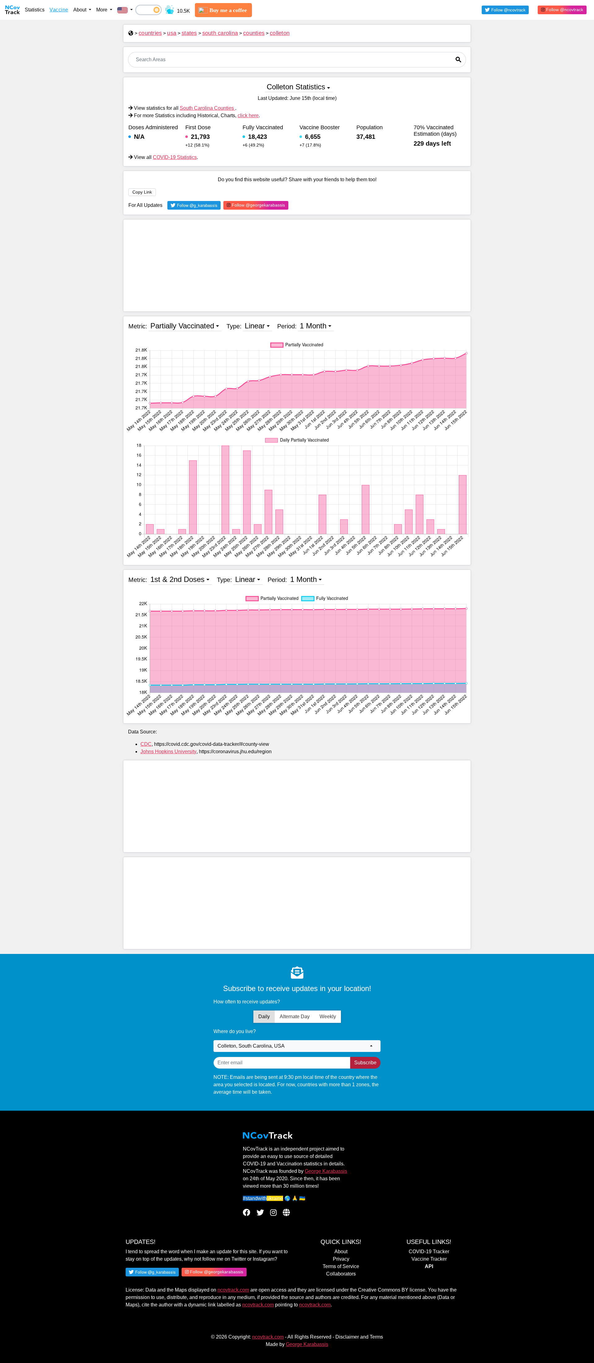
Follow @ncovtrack (564, 9)
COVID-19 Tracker (429, 1251)
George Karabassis (326, 1171)
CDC (146, 744)
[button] (125, 10)
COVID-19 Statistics (175, 157)
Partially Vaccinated (182, 326)
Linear (255, 326)
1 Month (313, 326)
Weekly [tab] (328, 1016)
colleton (280, 33)
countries (150, 33)
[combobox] (297, 1046)
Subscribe (365, 1062)
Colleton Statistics (296, 87)
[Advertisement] (297, 265)
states (189, 33)
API (429, 1266)
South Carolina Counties (207, 108)
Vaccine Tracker (429, 1259)
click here (248, 115)
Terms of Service (341, 1266)
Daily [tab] (264, 1016)
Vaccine (59, 9)
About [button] (80, 9)
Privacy (341, 1259)
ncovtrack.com (233, 1289)
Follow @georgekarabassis (257, 205)
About (340, 1251)
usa (171, 33)
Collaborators (341, 1273)
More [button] (102, 9)
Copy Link (142, 192)
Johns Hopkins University (168, 751)
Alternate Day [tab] (295, 1016)
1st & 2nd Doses (177, 579)
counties (254, 33)
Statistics (35, 9)
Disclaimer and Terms (359, 1337)
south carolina (220, 33)
